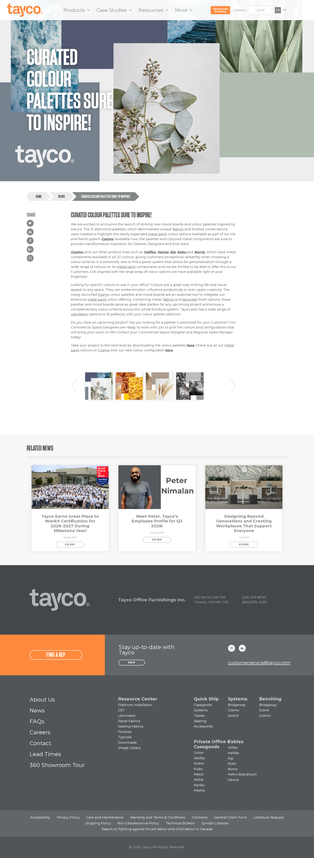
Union (199, 753)
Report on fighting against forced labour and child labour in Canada (157, 829)
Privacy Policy (68, 817)
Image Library (129, 748)
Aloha (198, 780)
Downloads (127, 743)
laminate (189, 300)
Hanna (162, 252)
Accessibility (40, 817)
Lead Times (45, 754)
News (61, 197)
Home (39, 197)
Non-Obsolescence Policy (138, 823)
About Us (42, 699)
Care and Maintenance (105, 817)
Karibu (199, 785)
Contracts (239, 10)
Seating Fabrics (130, 726)
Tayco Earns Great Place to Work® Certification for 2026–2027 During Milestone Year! (70, 523)
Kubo (198, 769)
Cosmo (107, 239)
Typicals (125, 737)
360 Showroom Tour (57, 765)
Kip (230, 758)
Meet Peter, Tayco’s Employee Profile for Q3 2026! (157, 521)
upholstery (79, 314)
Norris (199, 252)
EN (278, 10)
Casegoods (203, 705)
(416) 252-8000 (254, 597)
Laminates (126, 716)
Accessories (203, 726)
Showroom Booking (220, 10)
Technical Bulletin (180, 823)
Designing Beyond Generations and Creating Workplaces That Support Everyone (244, 523)
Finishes (125, 732)
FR (284, 10)
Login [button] (260, 10)
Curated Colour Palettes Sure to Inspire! (105, 197)
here (190, 345)
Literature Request (268, 817)
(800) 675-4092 (254, 602)
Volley (233, 747)
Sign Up (131, 662)
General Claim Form (230, 817)
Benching (270, 698)
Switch (233, 716)
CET (121, 710)
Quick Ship (206, 698)
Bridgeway (236, 705)
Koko (232, 764)
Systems (201, 710)
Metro (199, 774)
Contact (40, 743)
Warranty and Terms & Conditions (157, 817)
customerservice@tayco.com (259, 662)
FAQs (37, 721)
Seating (200, 721)
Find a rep (56, 655)
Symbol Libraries (215, 823)
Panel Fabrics (129, 721)
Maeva (199, 790)
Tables (199, 716)
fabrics (178, 229)
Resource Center (137, 698)
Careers (40, 732)
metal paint (157, 234)
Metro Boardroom (242, 774)
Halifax (150, 252)
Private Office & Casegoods (212, 744)
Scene (264, 710)
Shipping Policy (98, 823)
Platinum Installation (135, 705)
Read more (70, 544)
